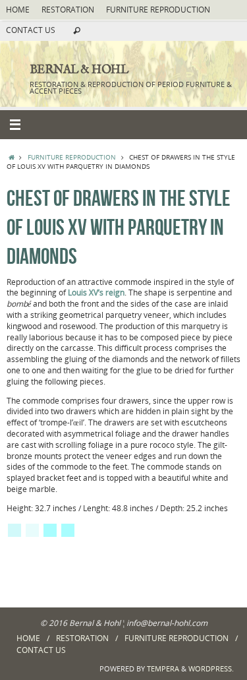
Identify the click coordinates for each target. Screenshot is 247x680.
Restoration (67, 9)
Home (18, 9)
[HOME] (11, 157)
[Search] (76, 31)
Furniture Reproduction (158, 9)
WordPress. (211, 668)
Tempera (163, 668)
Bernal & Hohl (79, 70)
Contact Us (30, 30)
